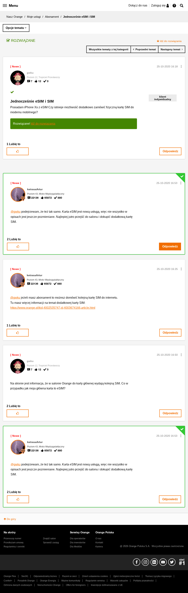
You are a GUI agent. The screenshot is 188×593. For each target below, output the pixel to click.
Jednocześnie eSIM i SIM (32, 101)
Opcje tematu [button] (15, 27)
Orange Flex (10, 576)
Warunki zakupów (119, 580)
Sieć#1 (24, 576)
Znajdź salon (49, 538)
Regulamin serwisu (95, 580)
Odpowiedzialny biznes (45, 576)
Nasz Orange (14, 16)
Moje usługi (34, 16)
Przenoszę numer (12, 538)
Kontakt (99, 542)
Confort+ (8, 580)
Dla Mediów (76, 546)
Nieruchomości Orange (49, 585)
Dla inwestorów (77, 542)
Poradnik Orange (26, 580)
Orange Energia (48, 580)
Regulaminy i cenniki (14, 546)
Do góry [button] (11, 519)
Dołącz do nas (138, 5)
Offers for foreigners (76, 585)
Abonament (52, 16)
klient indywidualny (162, 98)
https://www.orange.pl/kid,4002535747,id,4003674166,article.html (52, 307)
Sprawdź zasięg (51, 542)
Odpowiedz (170, 151)
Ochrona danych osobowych (18, 585)
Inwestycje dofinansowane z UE (107, 585)
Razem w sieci (69, 576)
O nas (98, 538)
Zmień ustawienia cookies (95, 576)
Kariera (99, 546)
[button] (181, 66)
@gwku (16, 211)
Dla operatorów (77, 538)
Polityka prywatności (143, 580)
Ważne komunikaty (70, 580)
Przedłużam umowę (14, 542)
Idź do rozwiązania (171, 41)
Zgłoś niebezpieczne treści (126, 576)
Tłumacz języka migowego (158, 576)
